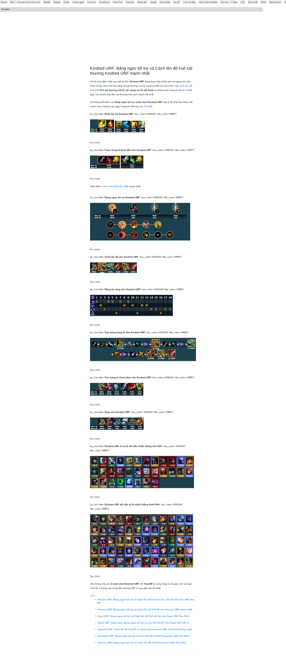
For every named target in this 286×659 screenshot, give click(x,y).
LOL (242, 2)
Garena (130, 2)
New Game (275, 2)
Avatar (56, 2)
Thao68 (148, 106)
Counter (91, 2)
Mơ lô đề (253, 2)
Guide (153, 2)
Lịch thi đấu (189, 2)
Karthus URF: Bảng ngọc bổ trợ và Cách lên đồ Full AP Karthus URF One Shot (142, 642)
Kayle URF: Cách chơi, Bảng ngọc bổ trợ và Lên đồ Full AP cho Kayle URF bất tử (143, 622)
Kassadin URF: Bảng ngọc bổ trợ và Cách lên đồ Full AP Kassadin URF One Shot (143, 636)
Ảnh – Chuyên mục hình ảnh (25, 2)
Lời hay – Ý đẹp (229, 2)
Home (4, 2)
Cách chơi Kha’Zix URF (115, 186)
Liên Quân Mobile (208, 2)
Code (66, 2)
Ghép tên (142, 2)
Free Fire (118, 2)
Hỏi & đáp (165, 2)
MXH (263, 2)
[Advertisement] (143, 39)
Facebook (104, 2)
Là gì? (176, 2)
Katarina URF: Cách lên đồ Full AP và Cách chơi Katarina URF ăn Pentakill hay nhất (145, 629)
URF (92, 595)
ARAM (47, 2)
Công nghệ (78, 2)
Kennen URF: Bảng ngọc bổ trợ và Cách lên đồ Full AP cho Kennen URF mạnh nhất (145, 609)
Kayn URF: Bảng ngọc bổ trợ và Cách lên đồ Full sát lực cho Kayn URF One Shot (144, 616)
